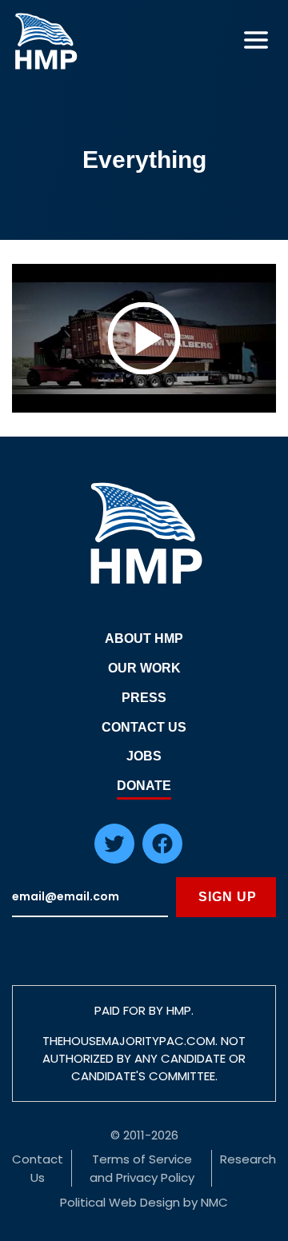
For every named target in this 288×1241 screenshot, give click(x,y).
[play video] (144, 338)
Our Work (144, 668)
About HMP (144, 638)
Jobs (144, 756)
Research (248, 1159)
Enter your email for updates (90, 897)
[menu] (256, 40)
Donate (144, 785)
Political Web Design (120, 1202)
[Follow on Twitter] (114, 859)
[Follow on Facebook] (162, 859)
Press (144, 697)
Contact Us (144, 727)
